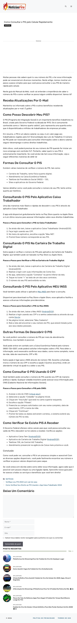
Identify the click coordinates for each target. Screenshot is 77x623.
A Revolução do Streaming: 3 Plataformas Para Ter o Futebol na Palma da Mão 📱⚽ (43, 589)
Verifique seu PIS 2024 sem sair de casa (21, 482)
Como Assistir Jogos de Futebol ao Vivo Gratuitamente (33, 569)
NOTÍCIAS (7, 25)
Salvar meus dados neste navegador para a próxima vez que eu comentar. (34, 538)
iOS (51, 311)
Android (45, 311)
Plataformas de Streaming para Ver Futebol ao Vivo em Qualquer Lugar (38, 559)
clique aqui (35, 394)
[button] (65, 6)
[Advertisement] (38, 58)
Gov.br (17, 317)
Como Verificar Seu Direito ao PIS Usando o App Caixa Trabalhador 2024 (34, 485)
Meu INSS (42, 292)
